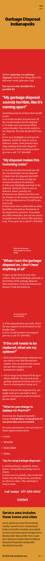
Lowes (7, 436)
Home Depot (10, 447)
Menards (8, 442)
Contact (22, 499)
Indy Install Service (18, 556)
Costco (7, 453)
